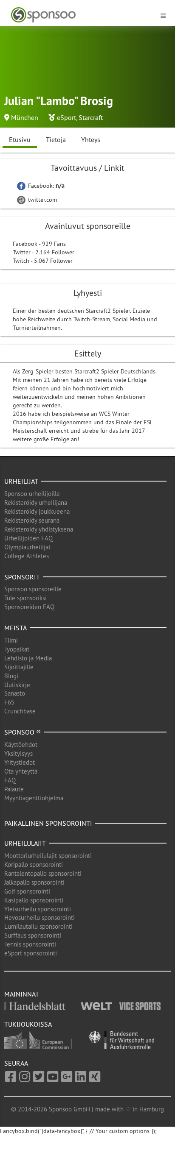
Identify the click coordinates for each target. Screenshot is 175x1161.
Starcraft (91, 117)
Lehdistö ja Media (28, 658)
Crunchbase (20, 711)
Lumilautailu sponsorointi (38, 926)
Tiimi (11, 640)
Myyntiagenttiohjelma (33, 798)
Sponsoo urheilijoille (32, 494)
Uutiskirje (17, 685)
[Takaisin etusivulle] (82, 15)
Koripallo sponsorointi (33, 864)
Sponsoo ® (22, 732)
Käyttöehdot (20, 745)
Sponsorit (22, 577)
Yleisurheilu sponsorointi (37, 909)
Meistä (15, 628)
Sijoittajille (19, 667)
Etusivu (20, 139)
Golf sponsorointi (27, 891)
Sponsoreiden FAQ (29, 607)
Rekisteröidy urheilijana (35, 502)
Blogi (11, 676)
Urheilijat (21, 481)
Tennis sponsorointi (30, 944)
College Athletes (26, 556)
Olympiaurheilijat (27, 547)
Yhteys (90, 139)
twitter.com (41, 199)
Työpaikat (16, 649)
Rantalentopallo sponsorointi (43, 873)
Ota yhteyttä (20, 771)
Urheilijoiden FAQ (28, 538)
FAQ (10, 780)
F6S (9, 702)
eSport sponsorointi (30, 953)
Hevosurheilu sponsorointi (39, 917)
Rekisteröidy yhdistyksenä (38, 529)
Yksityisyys (18, 753)
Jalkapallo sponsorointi (34, 882)
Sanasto (14, 693)
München (24, 117)
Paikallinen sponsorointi (48, 823)
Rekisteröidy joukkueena (37, 511)
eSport (66, 117)
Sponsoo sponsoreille (33, 589)
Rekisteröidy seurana (31, 520)
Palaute (14, 789)
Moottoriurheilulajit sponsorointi (48, 856)
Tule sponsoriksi (25, 598)
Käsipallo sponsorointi (33, 900)
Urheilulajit (25, 843)
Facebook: (45, 185)
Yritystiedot (19, 762)
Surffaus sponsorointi (32, 935)
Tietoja (56, 139)
